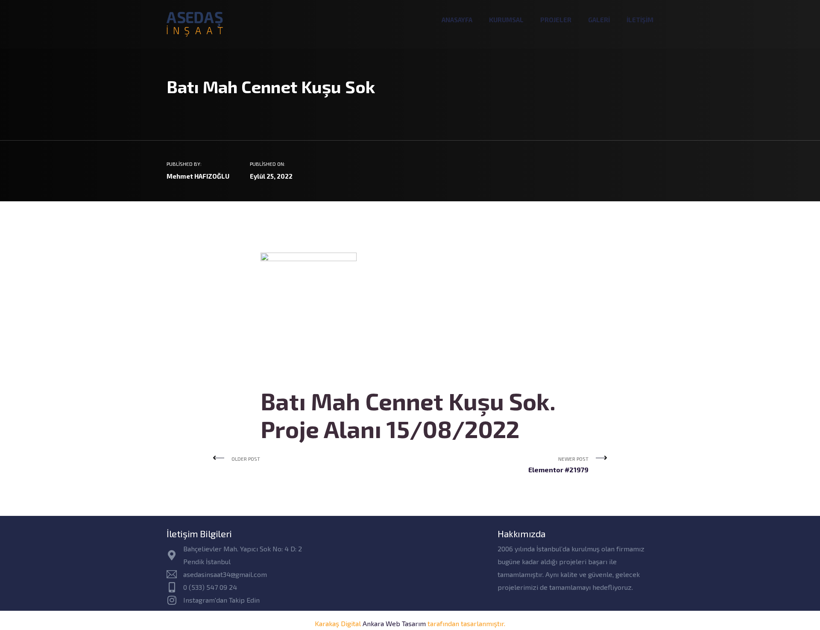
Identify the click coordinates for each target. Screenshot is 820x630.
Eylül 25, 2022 (271, 176)
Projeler (555, 20)
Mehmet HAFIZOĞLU (198, 176)
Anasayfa (457, 20)
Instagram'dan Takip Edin (221, 600)
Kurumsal (506, 20)
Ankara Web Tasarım (394, 623)
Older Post (245, 459)
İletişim (640, 20)
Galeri (599, 20)
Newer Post (558, 465)
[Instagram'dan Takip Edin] (172, 600)
